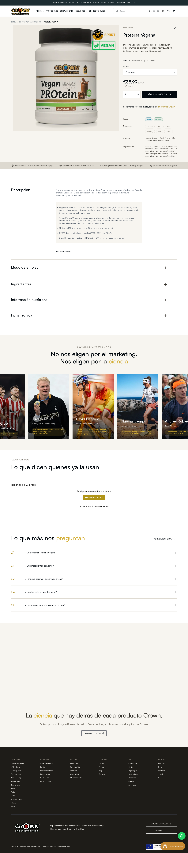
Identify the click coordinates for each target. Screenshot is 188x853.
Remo (13, 806)
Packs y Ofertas (45, 781)
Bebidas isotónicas (46, 771)
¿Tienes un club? (161, 824)
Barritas (42, 767)
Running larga (16, 774)
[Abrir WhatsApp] (182, 836)
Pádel (13, 792)
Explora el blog (92, 733)
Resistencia (73, 771)
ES (150, 11)
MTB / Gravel (15, 767)
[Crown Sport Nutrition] (20, 11)
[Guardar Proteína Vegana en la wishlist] (174, 27)
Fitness (13, 803)
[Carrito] (174, 11)
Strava (160, 767)
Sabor (126, 66)
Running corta (16, 771)
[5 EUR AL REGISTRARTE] (134, 3)
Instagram (161, 763)
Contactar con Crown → (164, 539)
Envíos (131, 767)
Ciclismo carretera (17, 763)
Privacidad (132, 778)
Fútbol (13, 796)
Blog (100, 771)
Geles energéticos (46, 763)
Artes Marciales (16, 799)
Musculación (74, 774)
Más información (63, 251)
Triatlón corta (15, 781)
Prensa (101, 767)
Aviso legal (132, 785)
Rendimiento (74, 763)
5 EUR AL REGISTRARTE (119, 3)
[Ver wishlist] (168, 11)
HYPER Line (44, 778)
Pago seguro (133, 771)
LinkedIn (161, 774)
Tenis (13, 788)
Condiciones (133, 763)
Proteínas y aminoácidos (30, 22)
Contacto (102, 774)
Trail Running (16, 778)
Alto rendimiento (76, 778)
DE (158, 11)
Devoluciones (133, 774)
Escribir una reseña (94, 497)
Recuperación (45, 774)
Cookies (131, 781)
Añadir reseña (128, 28)
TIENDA (13, 22)
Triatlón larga (15, 785)
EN (154, 11)
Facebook (161, 771)
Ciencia (101, 763)
